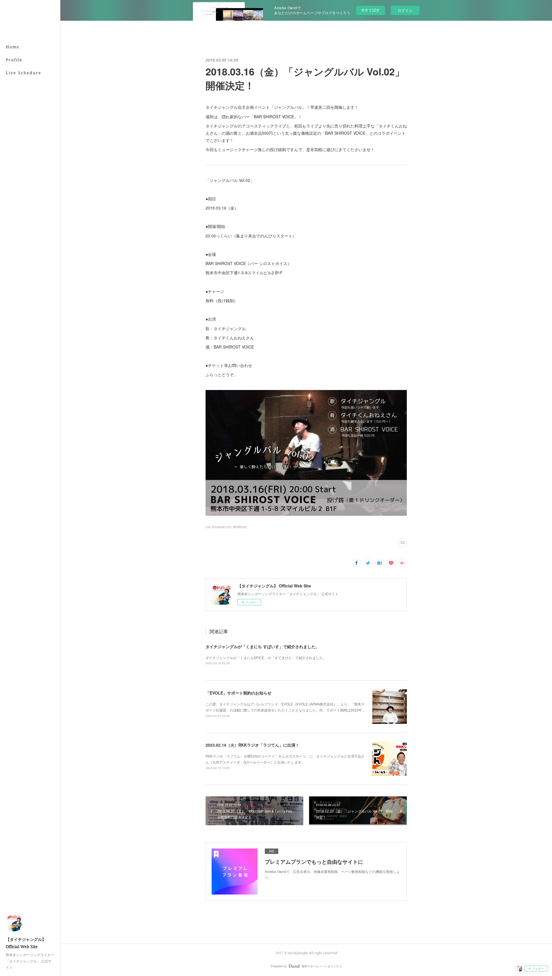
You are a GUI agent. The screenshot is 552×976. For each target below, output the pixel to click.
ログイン (405, 10)
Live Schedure (23, 72)
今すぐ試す (370, 10)
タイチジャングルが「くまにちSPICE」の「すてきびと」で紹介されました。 (266, 657)
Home (13, 47)
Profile (14, 59)
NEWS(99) (240, 527)
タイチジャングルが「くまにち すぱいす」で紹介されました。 (262, 646)
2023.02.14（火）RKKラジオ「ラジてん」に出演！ (252, 745)
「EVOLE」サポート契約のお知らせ (238, 693)
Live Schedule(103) (218, 527)
